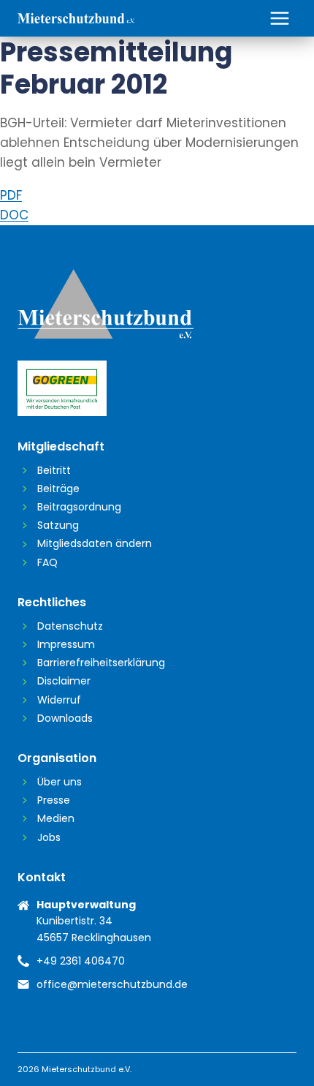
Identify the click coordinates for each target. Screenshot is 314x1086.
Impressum (66, 644)
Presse (53, 800)
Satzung (58, 525)
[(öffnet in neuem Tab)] (157, 388)
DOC (14, 215)
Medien (55, 818)
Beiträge (58, 488)
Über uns (59, 781)
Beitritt (54, 470)
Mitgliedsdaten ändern (94, 543)
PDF (11, 195)
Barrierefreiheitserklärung (101, 662)
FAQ (47, 562)
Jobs (49, 837)
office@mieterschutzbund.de (112, 984)
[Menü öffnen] (279, 18)
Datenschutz (70, 626)
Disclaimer (64, 681)
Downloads (65, 718)
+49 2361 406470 (81, 961)
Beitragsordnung (79, 506)
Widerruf (59, 700)
